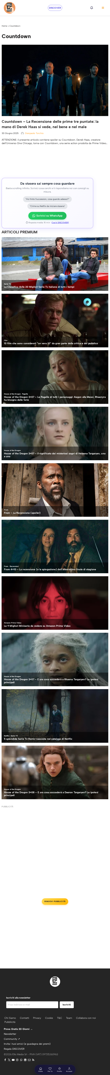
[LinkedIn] (25, 1060)
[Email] (29, 1060)
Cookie (49, 1017)
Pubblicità (9, 1022)
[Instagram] (17, 1060)
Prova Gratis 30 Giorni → (18, 1029)
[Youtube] (13, 1060)
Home (4, 26)
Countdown (14, 26)
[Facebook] (5, 1060)
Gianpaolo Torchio (34, 133)
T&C (59, 1017)
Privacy (37, 1017)
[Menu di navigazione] (103, 7)
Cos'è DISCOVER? (60, 222)
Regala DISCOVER (14, 1048)
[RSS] (33, 1060)
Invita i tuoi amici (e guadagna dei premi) (27, 1043)
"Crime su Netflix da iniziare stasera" (47, 206)
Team (69, 1017)
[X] (9, 1060)
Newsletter (10, 1033)
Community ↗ (12, 1038)
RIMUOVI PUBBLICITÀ (55, 901)
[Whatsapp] (21, 1060)
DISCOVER (55, 7)
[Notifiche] (91, 8)
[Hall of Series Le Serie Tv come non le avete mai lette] (9, 8)
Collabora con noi (86, 1017)
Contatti (24, 1017)
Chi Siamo (10, 1017)
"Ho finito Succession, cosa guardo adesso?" (47, 199)
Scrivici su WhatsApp (49, 215)
